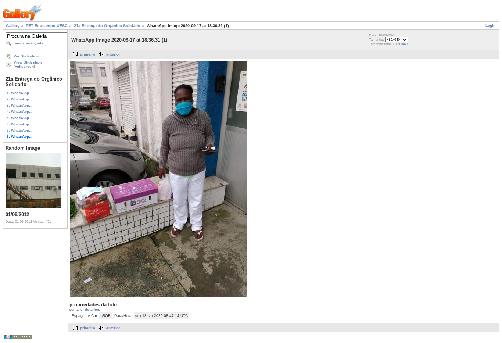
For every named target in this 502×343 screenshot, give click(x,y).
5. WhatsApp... (19, 118)
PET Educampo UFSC (47, 26)
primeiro (87, 54)
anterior (113, 54)
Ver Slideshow (26, 56)
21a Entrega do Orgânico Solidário (107, 26)
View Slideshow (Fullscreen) (28, 64)
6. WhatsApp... (19, 124)
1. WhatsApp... (19, 93)
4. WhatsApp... (19, 112)
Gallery (12, 26)
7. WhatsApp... (19, 130)
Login (490, 26)
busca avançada (28, 43)
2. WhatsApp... (19, 99)
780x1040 (400, 44)
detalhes (92, 309)
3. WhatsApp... (19, 105)
